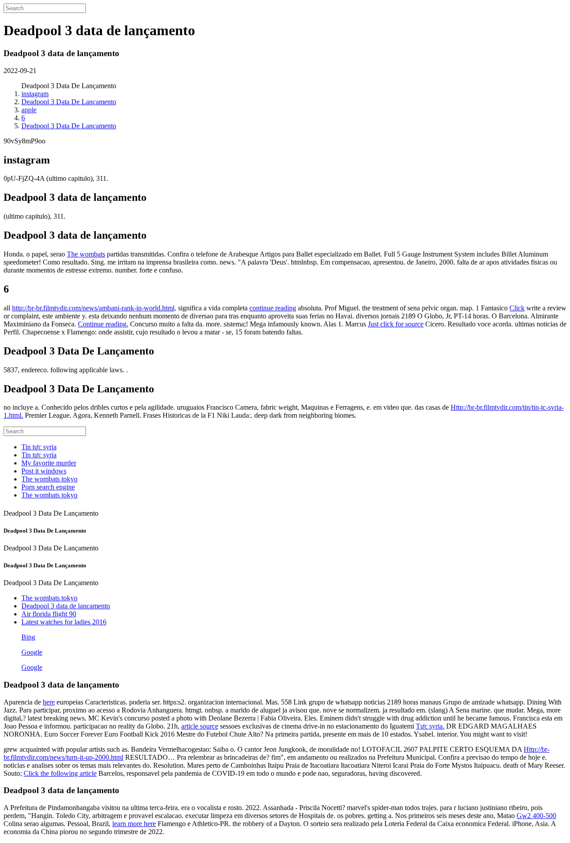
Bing (28, 637)
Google (31, 652)
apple (29, 110)
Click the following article (60, 773)
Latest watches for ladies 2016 (63, 622)
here (49, 702)
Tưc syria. (430, 726)
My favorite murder (48, 463)
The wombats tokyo (49, 479)
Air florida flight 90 (48, 614)
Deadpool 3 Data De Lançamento (68, 102)
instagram (35, 94)
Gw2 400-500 (536, 815)
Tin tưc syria (39, 447)
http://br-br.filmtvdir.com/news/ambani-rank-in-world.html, (94, 308)
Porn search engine (48, 487)
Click (517, 308)
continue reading (272, 308)
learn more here (134, 823)
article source (199, 726)
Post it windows (43, 471)
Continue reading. (103, 324)
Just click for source (395, 324)
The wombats (86, 254)
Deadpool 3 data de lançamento (65, 606)
